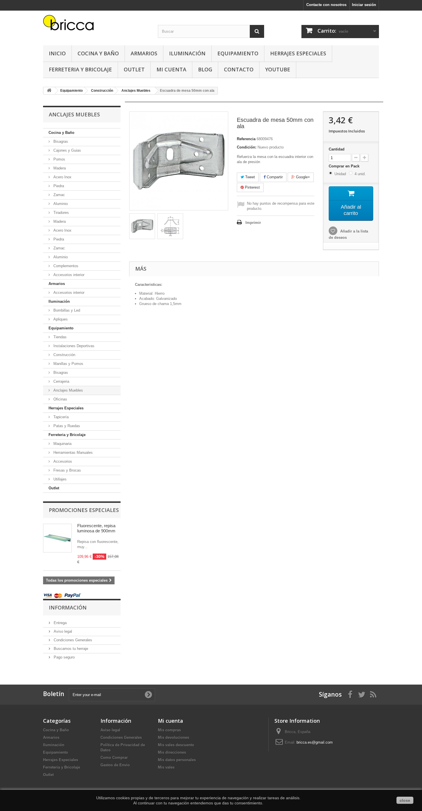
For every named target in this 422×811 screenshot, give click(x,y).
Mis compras (169, 730)
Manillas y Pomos (67, 363)
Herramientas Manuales (72, 452)
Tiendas (59, 337)
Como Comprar (114, 757)
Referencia (246, 139)
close (405, 800)
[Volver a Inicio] (49, 90)
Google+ (302, 177)
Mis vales (166, 767)
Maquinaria (61, 443)
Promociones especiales (84, 510)
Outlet (134, 69)
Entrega (60, 623)
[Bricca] (96, 24)
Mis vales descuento (176, 745)
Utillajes (59, 479)
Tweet (249, 177)
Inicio (57, 53)
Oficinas (59, 399)
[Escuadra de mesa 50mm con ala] (142, 226)
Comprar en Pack (345, 166)
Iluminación (187, 53)
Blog (205, 69)
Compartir (274, 177)
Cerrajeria (60, 381)
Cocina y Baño (98, 53)
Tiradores (60, 212)
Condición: (246, 147)
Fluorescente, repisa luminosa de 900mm (96, 528)
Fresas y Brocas (66, 470)
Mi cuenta (170, 720)
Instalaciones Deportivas (73, 346)
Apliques (60, 319)
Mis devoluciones (173, 737)
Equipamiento (237, 53)
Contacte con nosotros (326, 5)
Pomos (58, 159)
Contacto (238, 69)
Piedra (58, 186)
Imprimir (253, 222)
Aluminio (60, 204)
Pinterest (252, 187)
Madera (59, 168)
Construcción (63, 355)
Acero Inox (61, 177)
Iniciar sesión (364, 5)
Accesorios (62, 461)
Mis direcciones (172, 752)
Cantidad (336, 149)
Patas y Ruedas (66, 426)
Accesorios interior (68, 275)
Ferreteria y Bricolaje (80, 69)
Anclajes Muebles (67, 390)
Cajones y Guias (66, 150)
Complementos (65, 266)
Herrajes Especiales (298, 53)
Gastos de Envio (115, 765)
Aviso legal (62, 631)
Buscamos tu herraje (70, 648)
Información (68, 607)
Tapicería (60, 417)
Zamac (58, 195)
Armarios (144, 53)
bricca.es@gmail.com (315, 742)
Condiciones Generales (72, 640)
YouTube (277, 69)
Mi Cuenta (171, 69)
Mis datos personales (177, 760)
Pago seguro (64, 657)
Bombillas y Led (66, 310)
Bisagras (60, 141)
